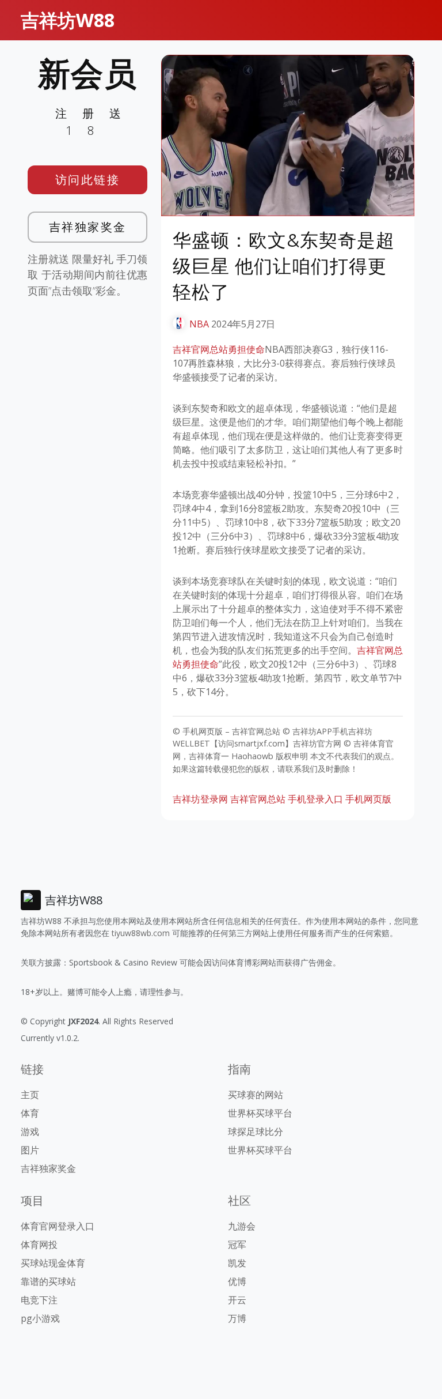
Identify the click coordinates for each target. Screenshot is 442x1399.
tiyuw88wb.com (141, 932)
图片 (30, 1150)
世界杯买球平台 (260, 1113)
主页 (30, 1094)
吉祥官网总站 (257, 799)
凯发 (237, 1263)
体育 (30, 1113)
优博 (237, 1281)
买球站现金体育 (53, 1263)
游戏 (30, 1131)
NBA (199, 324)
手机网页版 (368, 799)
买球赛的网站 (255, 1094)
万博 (237, 1318)
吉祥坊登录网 (200, 799)
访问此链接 (87, 179)
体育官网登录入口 (57, 1226)
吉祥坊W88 (68, 19)
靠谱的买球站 (48, 1281)
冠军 (237, 1244)
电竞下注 (39, 1300)
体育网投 (39, 1244)
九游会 (242, 1226)
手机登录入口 (315, 799)
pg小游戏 (40, 1318)
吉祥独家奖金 (88, 227)
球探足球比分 (255, 1131)
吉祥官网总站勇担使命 (219, 349)
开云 (237, 1300)
